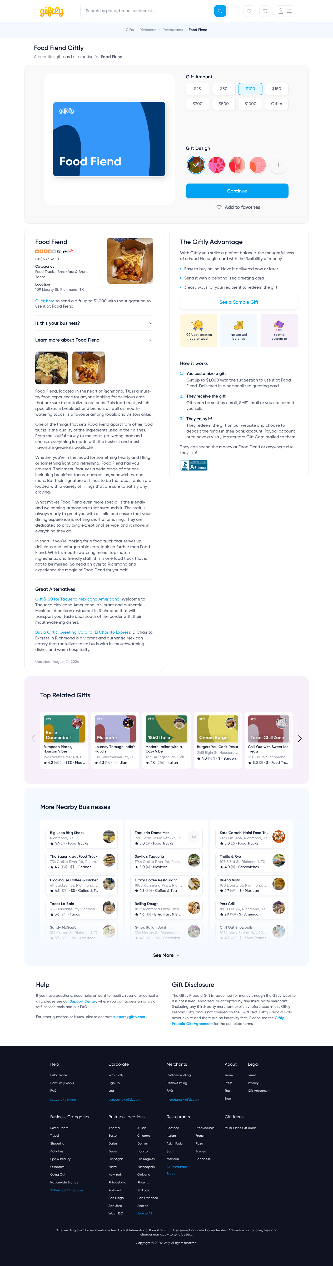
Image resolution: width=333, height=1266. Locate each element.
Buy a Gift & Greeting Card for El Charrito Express (82, 633)
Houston (143, 1151)
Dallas (112, 1143)
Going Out (58, 1174)
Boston (113, 1135)
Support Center (83, 1001)
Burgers (201, 1151)
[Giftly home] (51, 11)
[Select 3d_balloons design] (237, 165)
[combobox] (154, 11)
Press (228, 1083)
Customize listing (179, 1075)
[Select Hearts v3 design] (257, 165)
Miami (112, 1167)
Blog (228, 1098)
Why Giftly (115, 1075)
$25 (197, 89)
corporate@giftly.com (124, 1099)
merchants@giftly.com (183, 1099)
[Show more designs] (278, 165)
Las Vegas (115, 1159)
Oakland (143, 1174)
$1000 (250, 104)
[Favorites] (249, 11)
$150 (276, 89)
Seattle (142, 1206)
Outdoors (57, 1167)
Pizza (199, 1143)
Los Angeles (146, 1159)
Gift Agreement (259, 1090)
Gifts (130, 30)
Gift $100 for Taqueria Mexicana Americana (77, 599)
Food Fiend (198, 30)
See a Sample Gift (239, 302)
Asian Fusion (175, 1143)
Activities (56, 1151)
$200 (197, 104)
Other (276, 104)
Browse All (144, 1213)
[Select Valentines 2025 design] (216, 165)
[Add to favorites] (237, 207)
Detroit (113, 1151)
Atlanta (114, 1128)
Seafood (173, 1128)
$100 (250, 89)
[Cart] (265, 11)
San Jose (115, 1206)
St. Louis (143, 1190)
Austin (141, 1128)
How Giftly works (62, 1083)
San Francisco (147, 1198)
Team (229, 1075)
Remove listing (177, 1083)
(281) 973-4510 (47, 259)
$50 (223, 89)
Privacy (253, 1083)
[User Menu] (285, 11)
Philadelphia (117, 1182)
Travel (54, 1135)
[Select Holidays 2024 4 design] (196, 165)
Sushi (170, 1151)
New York (115, 1174)
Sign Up (114, 1083)
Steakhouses (205, 1128)
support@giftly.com (129, 1017)
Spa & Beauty (60, 1159)
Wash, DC (115, 1213)
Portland (114, 1190)
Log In (112, 1090)
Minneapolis (146, 1167)
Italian (171, 1135)
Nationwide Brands (64, 1182)
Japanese (203, 1159)
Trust (228, 1090)
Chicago (143, 1135)
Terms (252, 1075)
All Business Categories (66, 1190)
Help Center (59, 1075)
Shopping (57, 1143)
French (201, 1135)
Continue (237, 191)
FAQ (53, 1090)
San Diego (116, 1198)
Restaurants (59, 1128)
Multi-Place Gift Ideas (240, 1128)
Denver (142, 1143)
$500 (224, 104)
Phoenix (143, 1182)
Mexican (173, 1159)
